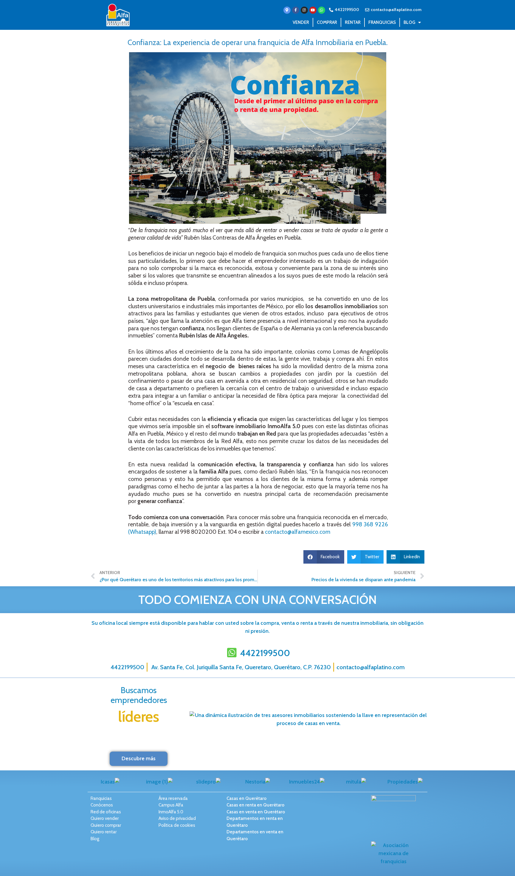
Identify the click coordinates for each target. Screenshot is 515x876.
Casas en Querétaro (246, 798)
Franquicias (382, 22)
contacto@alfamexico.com (297, 531)
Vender (301, 22)
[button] (324, 557)
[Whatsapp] (321, 10)
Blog (409, 22)
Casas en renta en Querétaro (255, 805)
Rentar (353, 22)
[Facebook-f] (295, 10)
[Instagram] (304, 10)
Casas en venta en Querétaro (256, 812)
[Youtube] (313, 10)
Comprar (327, 22)
